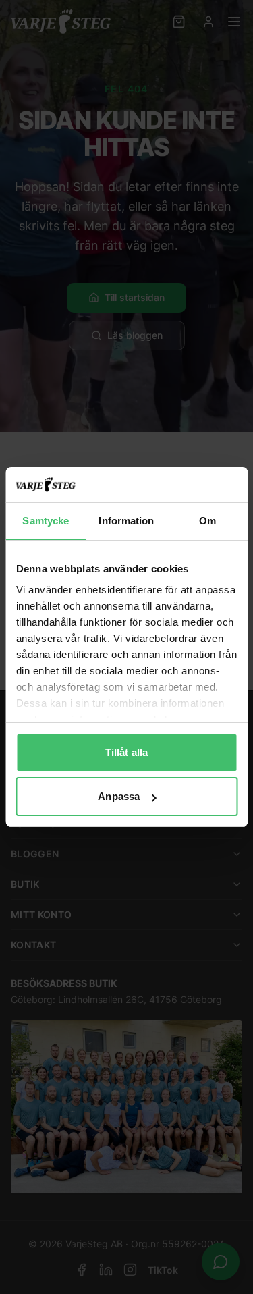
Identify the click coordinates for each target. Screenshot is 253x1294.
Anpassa (119, 796)
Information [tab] (126, 521)
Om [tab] (207, 521)
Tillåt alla (126, 752)
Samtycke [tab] (45, 521)
